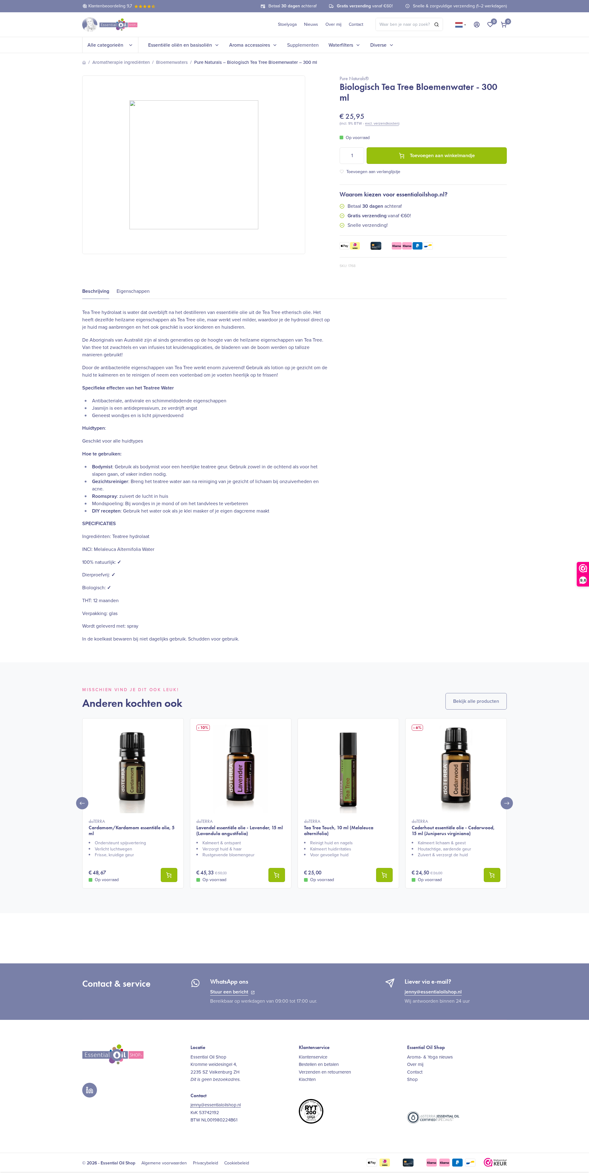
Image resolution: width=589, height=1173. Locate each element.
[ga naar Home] (84, 62)
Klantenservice (313, 1057)
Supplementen (303, 45)
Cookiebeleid (236, 1163)
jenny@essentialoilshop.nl (433, 992)
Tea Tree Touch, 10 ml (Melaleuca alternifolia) (338, 827)
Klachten (307, 1079)
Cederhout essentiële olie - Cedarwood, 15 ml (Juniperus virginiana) (453, 827)
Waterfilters (341, 45)
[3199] (169, 875)
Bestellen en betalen (319, 1064)
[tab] (95, 291)
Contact (356, 24)
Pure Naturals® (354, 78)
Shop (412, 1079)
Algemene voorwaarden (164, 1163)
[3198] (492, 875)
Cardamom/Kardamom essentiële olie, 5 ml (132, 827)
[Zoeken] (436, 24)
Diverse (378, 45)
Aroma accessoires (249, 45)
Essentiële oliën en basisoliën (180, 45)
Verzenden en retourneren (325, 1072)
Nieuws (311, 24)
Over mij (333, 24)
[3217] (384, 875)
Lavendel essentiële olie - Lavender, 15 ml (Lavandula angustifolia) (239, 827)
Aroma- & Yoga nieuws (430, 1057)
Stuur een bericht (229, 992)
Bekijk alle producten (476, 701)
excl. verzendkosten (381, 123)
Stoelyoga (287, 24)
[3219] (276, 875)
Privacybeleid (205, 1163)
